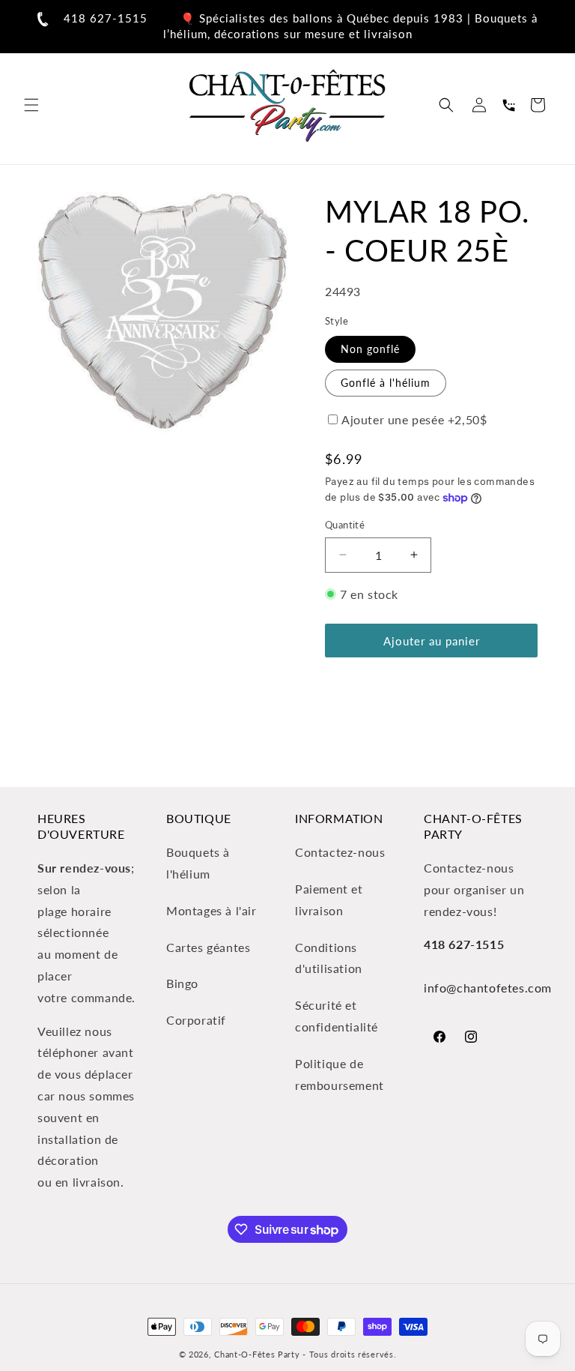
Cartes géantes (208, 947)
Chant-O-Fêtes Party (256, 1354)
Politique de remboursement (339, 1074)
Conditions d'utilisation (328, 958)
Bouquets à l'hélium (198, 863)
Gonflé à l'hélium (386, 382)
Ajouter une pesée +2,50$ (414, 419)
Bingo (182, 983)
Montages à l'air (211, 910)
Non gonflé (370, 349)
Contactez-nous (340, 852)
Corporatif (196, 1020)
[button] (31, 104)
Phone (508, 105)
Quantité (345, 525)
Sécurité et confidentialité (336, 1016)
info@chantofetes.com (488, 987)
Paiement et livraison (329, 899)
